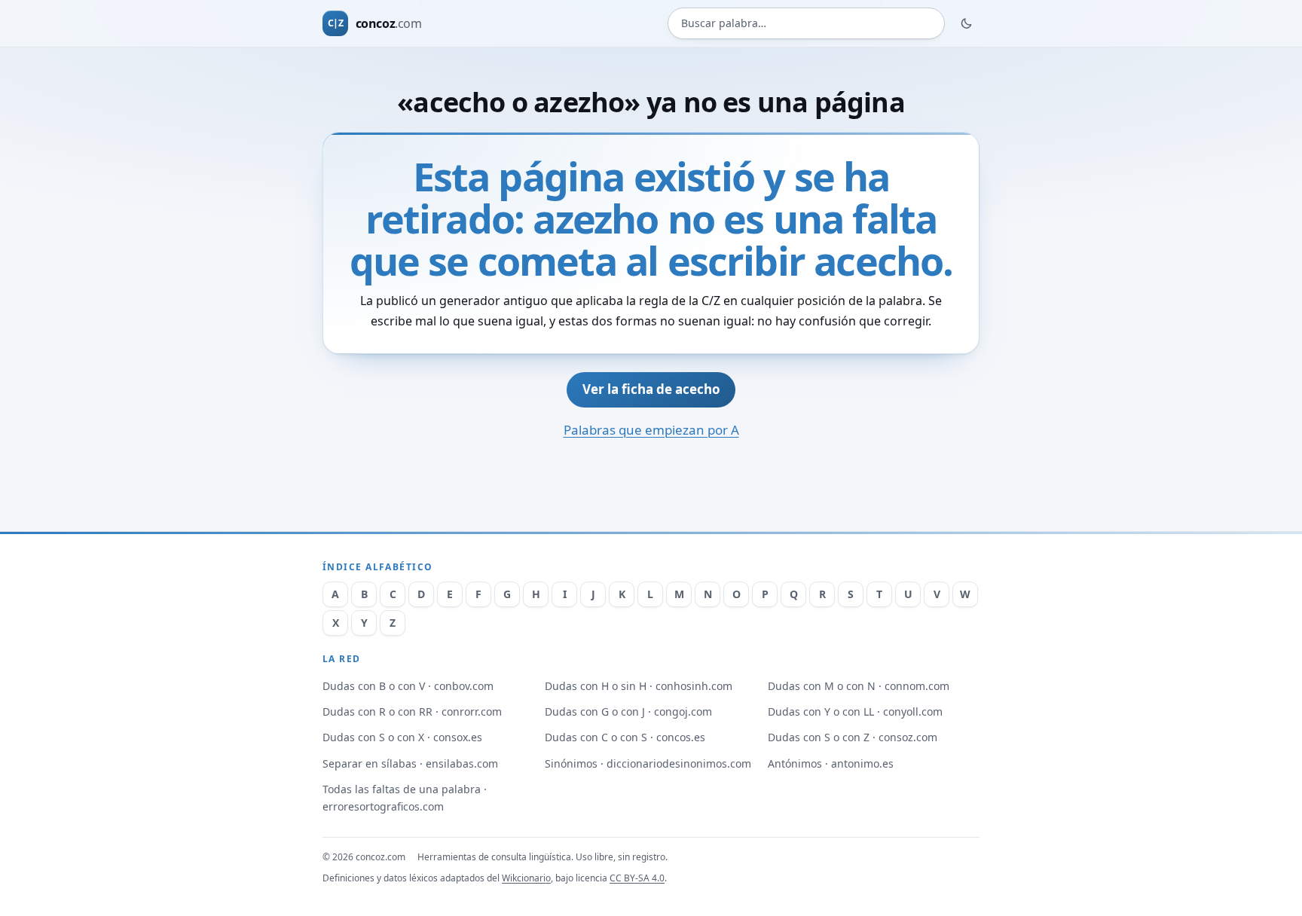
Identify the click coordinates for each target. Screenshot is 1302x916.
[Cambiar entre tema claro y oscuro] (967, 23)
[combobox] (806, 24)
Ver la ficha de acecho (651, 389)
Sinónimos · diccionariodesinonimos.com (648, 763)
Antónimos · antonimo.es (831, 763)
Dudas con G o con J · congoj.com (628, 711)
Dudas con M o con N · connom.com (858, 686)
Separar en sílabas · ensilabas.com (410, 763)
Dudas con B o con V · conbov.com (408, 686)
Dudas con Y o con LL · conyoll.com (855, 711)
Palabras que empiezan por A (651, 429)
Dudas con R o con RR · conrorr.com (412, 711)
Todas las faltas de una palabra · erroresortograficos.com (404, 798)
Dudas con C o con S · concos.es (625, 737)
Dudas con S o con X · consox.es (402, 737)
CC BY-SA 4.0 (637, 878)
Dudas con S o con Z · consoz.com (852, 737)
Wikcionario (526, 878)
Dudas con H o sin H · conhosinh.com (638, 686)
